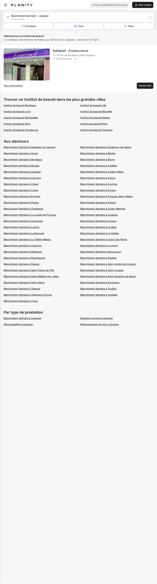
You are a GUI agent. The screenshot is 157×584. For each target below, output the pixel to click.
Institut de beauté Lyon (17, 111)
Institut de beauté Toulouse (96, 130)
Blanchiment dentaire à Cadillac (98, 165)
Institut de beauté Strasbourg (21, 130)
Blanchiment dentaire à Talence (22, 288)
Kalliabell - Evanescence (70, 51)
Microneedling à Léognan (18, 324)
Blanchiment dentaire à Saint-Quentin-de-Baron (108, 276)
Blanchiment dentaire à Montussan (100, 251)
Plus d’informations (13, 85)
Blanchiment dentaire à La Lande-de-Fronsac (30, 214)
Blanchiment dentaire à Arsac (21, 153)
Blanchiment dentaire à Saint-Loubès (102, 270)
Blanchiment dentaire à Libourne (23, 245)
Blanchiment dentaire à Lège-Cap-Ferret (103, 239)
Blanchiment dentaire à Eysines (22, 196)
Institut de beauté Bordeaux (20, 105)
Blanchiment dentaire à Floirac (21, 202)
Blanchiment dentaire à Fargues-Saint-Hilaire (106, 196)
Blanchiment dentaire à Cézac (21, 184)
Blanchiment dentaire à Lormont (99, 245)
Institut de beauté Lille (93, 105)
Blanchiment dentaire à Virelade (98, 294)
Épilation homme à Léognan (96, 318)
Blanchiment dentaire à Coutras (98, 184)
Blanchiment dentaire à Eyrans (98, 190)
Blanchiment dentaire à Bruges (21, 165)
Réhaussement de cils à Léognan (99, 324)
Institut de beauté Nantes (95, 117)
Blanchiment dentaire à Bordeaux (23, 159)
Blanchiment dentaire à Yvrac (21, 301)
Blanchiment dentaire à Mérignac (23, 251)
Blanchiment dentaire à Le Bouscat (24, 233)
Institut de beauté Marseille (96, 111)
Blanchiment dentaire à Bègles (98, 153)
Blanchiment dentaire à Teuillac (98, 288)
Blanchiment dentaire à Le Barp (98, 227)
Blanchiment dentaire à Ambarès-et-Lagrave (29, 147)
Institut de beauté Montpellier (21, 117)
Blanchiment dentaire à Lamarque (23, 221)
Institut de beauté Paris (93, 123)
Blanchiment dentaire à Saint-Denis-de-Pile (29, 270)
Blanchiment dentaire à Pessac (22, 264)
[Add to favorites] (46, 52)
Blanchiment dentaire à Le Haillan (99, 233)
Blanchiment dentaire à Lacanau (99, 214)
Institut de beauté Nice (17, 123)
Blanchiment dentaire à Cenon (98, 177)
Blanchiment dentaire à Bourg (97, 159)
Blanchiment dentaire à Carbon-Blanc (102, 171)
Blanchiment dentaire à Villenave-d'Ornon (28, 294)
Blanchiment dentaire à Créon (21, 190)
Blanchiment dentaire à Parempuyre (24, 257)
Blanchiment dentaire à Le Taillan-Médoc (27, 239)
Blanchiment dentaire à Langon (98, 221)
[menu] (5, 5)
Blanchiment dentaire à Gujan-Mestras (102, 208)
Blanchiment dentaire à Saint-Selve (24, 282)
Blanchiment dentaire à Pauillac (98, 257)
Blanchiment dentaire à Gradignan (23, 208)
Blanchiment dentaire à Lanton (21, 227)
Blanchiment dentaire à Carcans (22, 177)
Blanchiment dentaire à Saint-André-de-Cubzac (108, 264)
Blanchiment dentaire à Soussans (99, 282)
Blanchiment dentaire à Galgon (98, 202)
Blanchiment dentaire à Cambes (22, 171)
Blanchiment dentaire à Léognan (22, 318)
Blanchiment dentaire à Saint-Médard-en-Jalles (31, 276)
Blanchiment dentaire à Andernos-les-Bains (105, 147)
